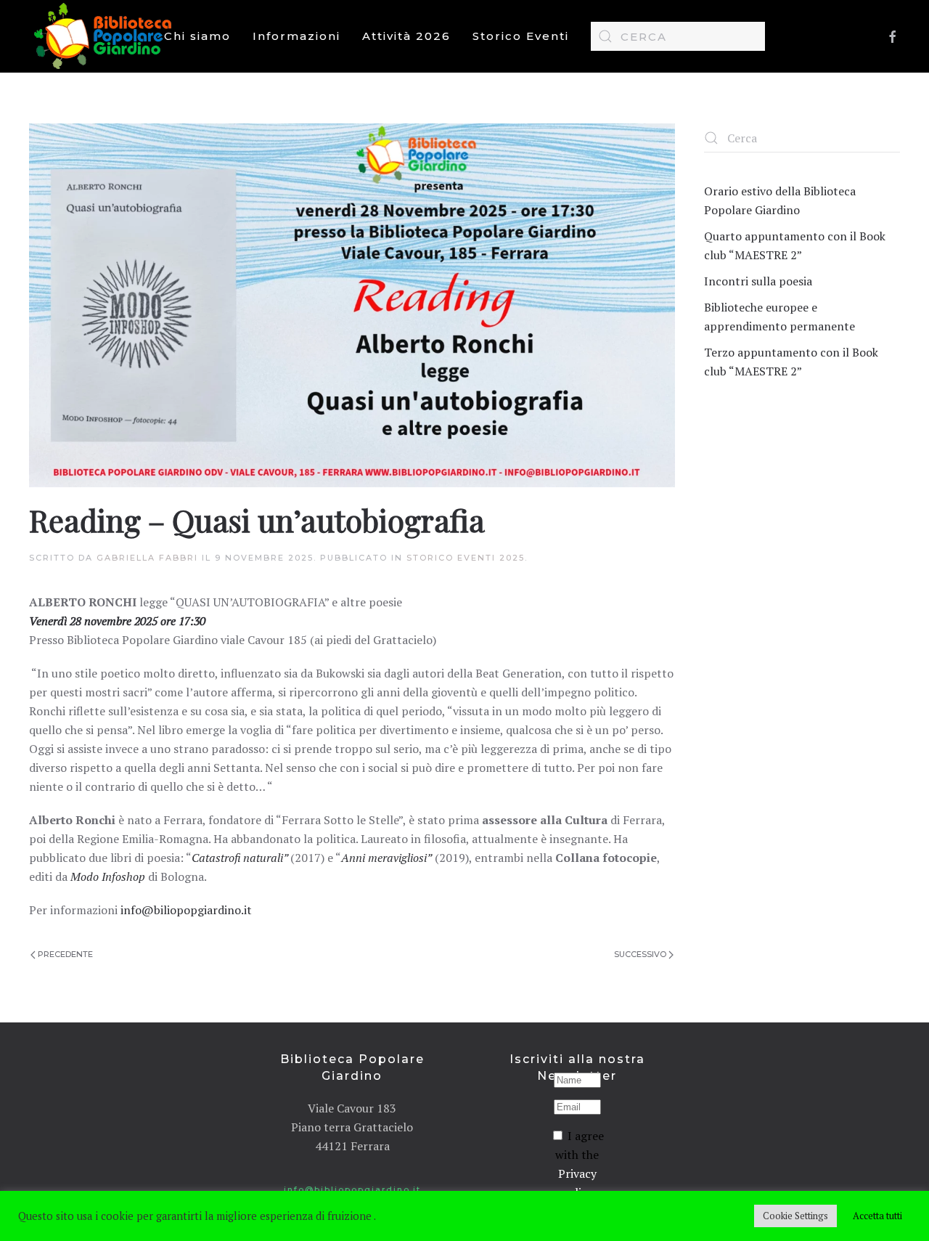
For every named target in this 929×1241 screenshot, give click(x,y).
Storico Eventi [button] (520, 36)
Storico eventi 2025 (465, 558)
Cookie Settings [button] (795, 1215)
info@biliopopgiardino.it (186, 910)
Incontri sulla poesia (758, 281)
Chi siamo (197, 36)
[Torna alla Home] (106, 36)
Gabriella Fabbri (147, 558)
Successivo (640, 954)
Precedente (65, 954)
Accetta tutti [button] (877, 1215)
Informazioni (296, 36)
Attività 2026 (406, 36)
